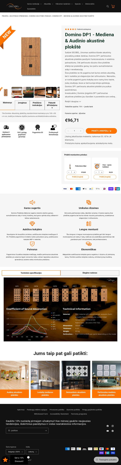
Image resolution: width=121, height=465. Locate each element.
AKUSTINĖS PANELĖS (40, 16)
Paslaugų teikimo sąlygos (37, 410)
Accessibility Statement (59, 414)
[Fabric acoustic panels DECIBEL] (14, 375)
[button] (34, 3)
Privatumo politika (57, 410)
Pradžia (5, 16)
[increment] (81, 131)
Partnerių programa (79, 414)
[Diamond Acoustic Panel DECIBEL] (75, 375)
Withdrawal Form (41, 414)
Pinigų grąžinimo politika (92, 410)
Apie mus (21, 410)
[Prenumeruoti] (45, 430)
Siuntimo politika (73, 410)
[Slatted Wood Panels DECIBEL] (45, 375)
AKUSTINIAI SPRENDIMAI (19, 16)
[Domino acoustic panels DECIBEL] (106, 375)
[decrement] (68, 131)
